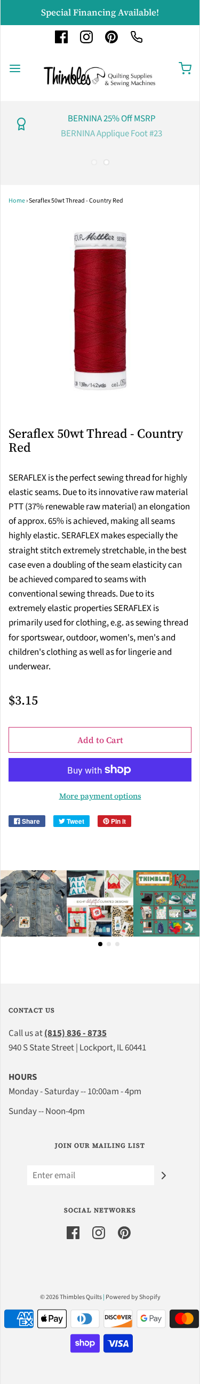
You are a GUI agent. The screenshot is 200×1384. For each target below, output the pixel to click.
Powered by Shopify (133, 1297)
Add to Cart (100, 740)
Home (17, 200)
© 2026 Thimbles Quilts (71, 1297)
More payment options (100, 796)
